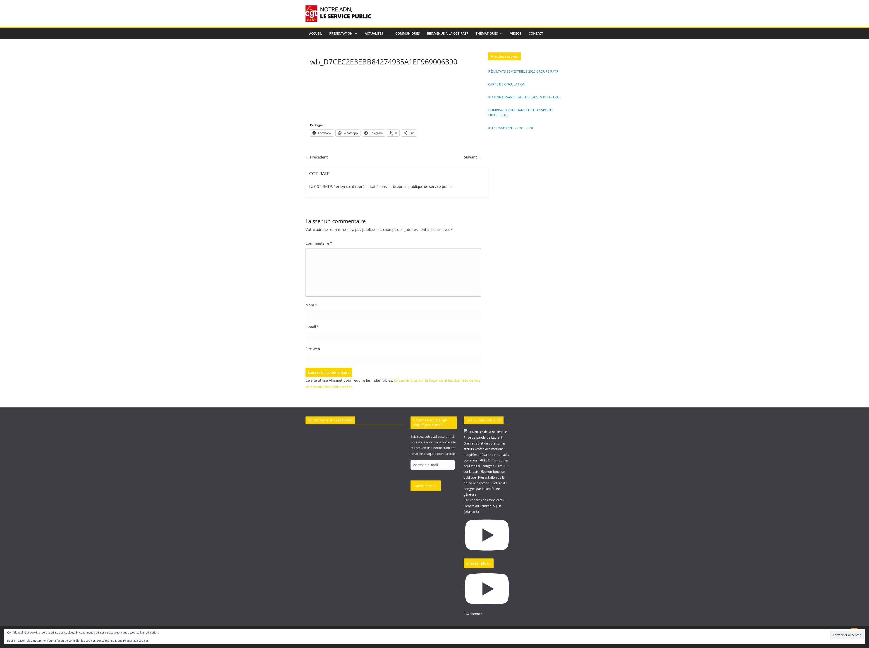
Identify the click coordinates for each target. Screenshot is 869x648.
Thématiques (487, 33)
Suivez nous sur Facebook (330, 420)
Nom (311, 305)
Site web (313, 348)
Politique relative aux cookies (129, 641)
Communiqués (407, 33)
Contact (536, 33)
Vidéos (515, 33)
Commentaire (319, 243)
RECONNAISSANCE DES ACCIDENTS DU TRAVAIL (524, 97)
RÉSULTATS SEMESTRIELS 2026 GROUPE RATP (523, 71)
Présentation (341, 33)
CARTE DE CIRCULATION (506, 84)
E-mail (312, 326)
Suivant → (472, 157)
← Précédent (317, 157)
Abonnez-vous (425, 486)
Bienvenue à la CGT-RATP (447, 33)
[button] (355, 33)
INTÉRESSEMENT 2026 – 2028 (510, 127)
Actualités (374, 33)
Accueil (315, 33)
